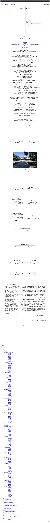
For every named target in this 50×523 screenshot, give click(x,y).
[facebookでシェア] (44, 4)
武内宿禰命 (22, 44)
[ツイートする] (46, 4)
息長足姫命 (13, 44)
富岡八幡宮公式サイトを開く (25, 38)
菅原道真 (26, 84)
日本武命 (26, 47)
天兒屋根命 (27, 44)
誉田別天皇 (25, 42)
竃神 (23, 47)
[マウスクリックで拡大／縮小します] (25, 131)
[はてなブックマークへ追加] (48, 4)
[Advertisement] (25, 2)
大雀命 (17, 44)
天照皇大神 (32, 44)
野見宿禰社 (23, 112)
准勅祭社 (18, 97)
